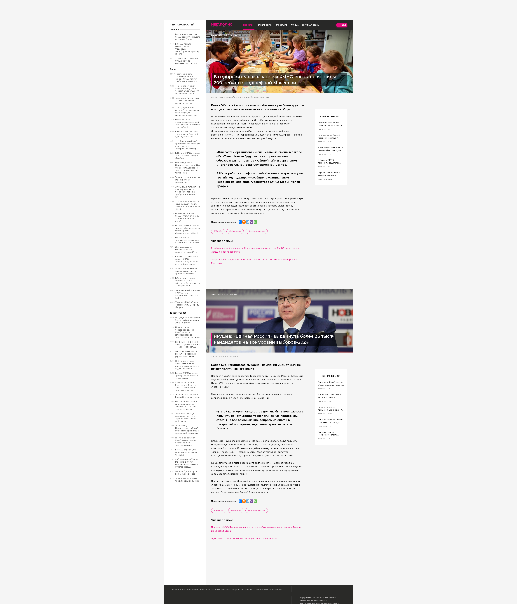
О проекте (174, 589)
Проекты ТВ (281, 25)
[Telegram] (247, 222)
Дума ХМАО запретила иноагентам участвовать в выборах (244, 538)
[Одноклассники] (244, 222)
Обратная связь (310, 25)
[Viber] (251, 222)
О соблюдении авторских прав (268, 589)
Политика (233, 294)
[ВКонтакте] (240, 222)
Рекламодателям (189, 589)
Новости (248, 25)
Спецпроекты (265, 25)
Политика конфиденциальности (237, 589)
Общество (232, 35)
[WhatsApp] (255, 222)
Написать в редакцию (210, 589)
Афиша (294, 25)
